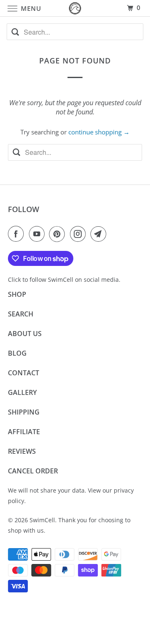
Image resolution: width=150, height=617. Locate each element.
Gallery (22, 392)
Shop (17, 294)
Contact (23, 372)
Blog (17, 353)
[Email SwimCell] (100, 234)
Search (20, 314)
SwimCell (42, 520)
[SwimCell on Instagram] (79, 234)
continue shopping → (99, 132)
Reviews (22, 451)
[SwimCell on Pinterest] (58, 234)
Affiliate (24, 431)
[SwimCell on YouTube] (38, 234)
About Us (25, 333)
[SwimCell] (75, 8)
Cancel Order (33, 470)
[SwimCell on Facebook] (17, 234)
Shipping (24, 412)
